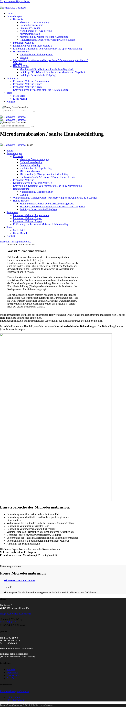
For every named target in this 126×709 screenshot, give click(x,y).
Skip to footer (23, 1)
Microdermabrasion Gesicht (19, 580)
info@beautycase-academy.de (15, 613)
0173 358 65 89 (8, 622)
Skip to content (8, 1)
